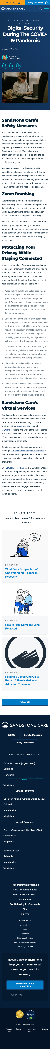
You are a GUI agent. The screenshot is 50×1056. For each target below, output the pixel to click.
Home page (16, 20)
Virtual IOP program (15, 468)
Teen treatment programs (25, 884)
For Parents (25, 899)
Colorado (8, 769)
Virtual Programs (25, 790)
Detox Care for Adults (25, 894)
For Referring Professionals (25, 904)
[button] (5, 66)
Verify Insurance (35, 3)
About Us (24, 920)
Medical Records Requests (25, 942)
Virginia (30, 426)
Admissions (25, 925)
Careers (25, 929)
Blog (24, 909)
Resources (33, 20)
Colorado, (21, 426)
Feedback (25, 934)
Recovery (24, 23)
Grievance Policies (25, 938)
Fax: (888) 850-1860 (25, 947)
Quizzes (25, 914)
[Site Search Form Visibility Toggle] (40, 9)
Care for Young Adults (25, 889)
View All (25, 702)
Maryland (6, 430)
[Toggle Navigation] (46, 9)
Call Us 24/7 (10, 3)
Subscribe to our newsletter (25, 984)
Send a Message (33, 735)
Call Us (11, 735)
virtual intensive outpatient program (27, 451)
